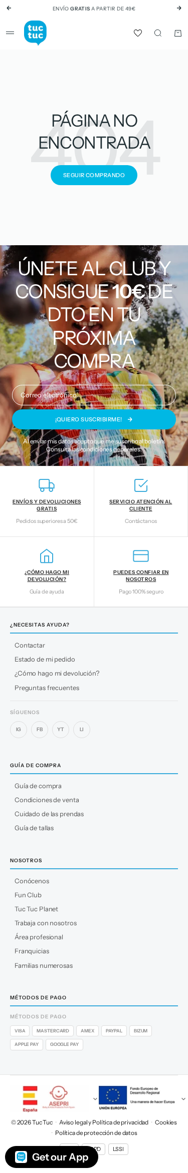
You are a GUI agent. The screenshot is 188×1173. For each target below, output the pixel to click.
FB (40, 729)
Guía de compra (38, 786)
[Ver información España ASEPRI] (50, 1098)
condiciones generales (110, 449)
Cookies (166, 1122)
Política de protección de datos (96, 1132)
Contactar (30, 645)
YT (60, 729)
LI (82, 729)
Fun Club (28, 895)
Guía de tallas (34, 828)
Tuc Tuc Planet (36, 909)
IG (19, 729)
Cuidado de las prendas (49, 814)
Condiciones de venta (47, 800)
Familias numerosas (44, 965)
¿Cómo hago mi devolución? (57, 673)
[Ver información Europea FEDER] (138, 1098)
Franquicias (32, 951)
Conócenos (32, 881)
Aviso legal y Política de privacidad (103, 1122)
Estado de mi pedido (45, 659)
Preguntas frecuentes (47, 688)
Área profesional (39, 937)
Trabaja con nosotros (45, 923)
